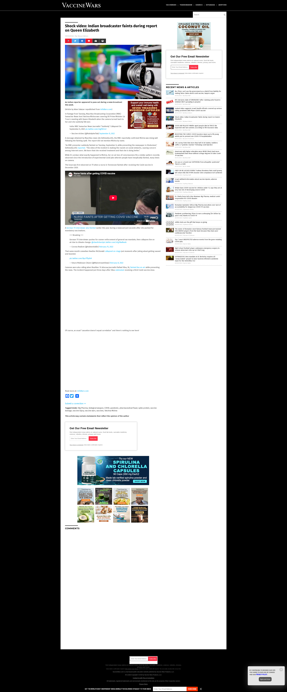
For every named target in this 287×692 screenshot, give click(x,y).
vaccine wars (90, 411)
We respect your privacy (132, 668)
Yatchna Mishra (110, 411)
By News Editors (187, 113)
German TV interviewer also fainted (81, 228)
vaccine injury (78, 411)
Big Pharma (83, 408)
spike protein (143, 408)
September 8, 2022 (107, 133)
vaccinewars (171, 5)
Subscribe (192, 689)
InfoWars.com (106, 109)
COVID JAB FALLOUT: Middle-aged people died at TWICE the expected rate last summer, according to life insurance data (196, 127)
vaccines (100, 411)
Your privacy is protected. (77, 445)
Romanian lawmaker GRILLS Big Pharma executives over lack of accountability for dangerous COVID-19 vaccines (198, 206)
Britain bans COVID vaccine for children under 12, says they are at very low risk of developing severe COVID (198, 189)
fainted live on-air (137, 267)
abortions (222, 5)
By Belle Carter (188, 218)
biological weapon (96, 408)
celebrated (119, 270)
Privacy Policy (143, 684)
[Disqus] (113, 560)
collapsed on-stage (113, 251)
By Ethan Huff (186, 95)
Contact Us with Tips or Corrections (143, 678)
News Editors (83, 36)
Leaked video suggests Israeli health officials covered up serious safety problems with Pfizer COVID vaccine (198, 109)
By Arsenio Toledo (189, 209)
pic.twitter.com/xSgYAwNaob (114, 242)
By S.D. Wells (186, 166)
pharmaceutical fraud (128, 408)
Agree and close (265, 679)
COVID (106, 408)
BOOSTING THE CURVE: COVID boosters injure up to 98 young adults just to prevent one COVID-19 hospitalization (197, 135)
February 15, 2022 (106, 247)
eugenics (199, 5)
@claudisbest (97, 242)
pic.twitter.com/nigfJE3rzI (95, 129)
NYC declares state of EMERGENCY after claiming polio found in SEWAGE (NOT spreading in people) (197, 101)
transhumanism (186, 5)
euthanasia (210, 5)
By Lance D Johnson (188, 138)
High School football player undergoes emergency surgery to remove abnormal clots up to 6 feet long (197, 249)
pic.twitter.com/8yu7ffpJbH (81, 258)
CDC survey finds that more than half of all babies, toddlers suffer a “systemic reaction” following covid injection (196, 144)
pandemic (114, 408)
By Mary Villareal (188, 183)
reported (81, 148)
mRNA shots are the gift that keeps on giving (191, 222)
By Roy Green (187, 201)
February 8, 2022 (116, 263)
